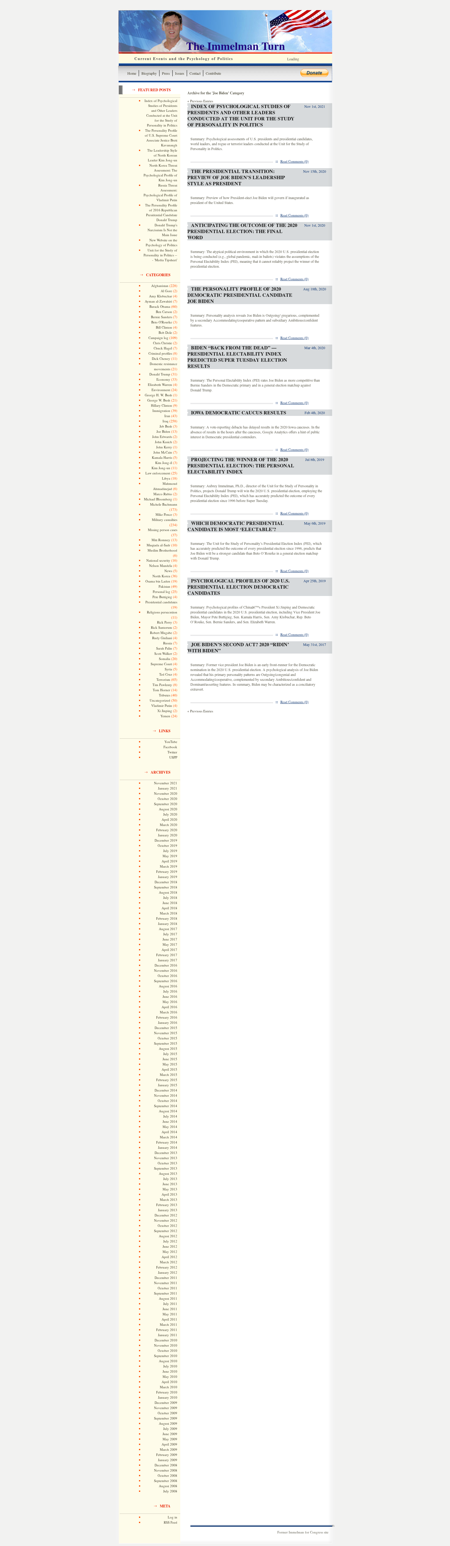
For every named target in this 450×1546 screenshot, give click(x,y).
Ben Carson (164, 311)
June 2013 (170, 1184)
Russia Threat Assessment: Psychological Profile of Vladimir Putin (160, 192)
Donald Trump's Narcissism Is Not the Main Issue (162, 230)
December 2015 (166, 1027)
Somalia (164, 658)
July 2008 (170, 1491)
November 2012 (165, 1220)
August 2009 (168, 1423)
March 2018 (168, 913)
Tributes (164, 695)
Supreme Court (161, 664)
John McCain (162, 452)
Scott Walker (163, 653)
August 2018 (168, 892)
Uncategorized (160, 700)
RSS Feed (170, 1522)
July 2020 (170, 814)
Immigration (161, 410)
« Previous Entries (200, 101)
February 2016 (166, 1017)
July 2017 (170, 934)
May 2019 (170, 856)
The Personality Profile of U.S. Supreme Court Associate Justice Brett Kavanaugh (161, 137)
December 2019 (166, 840)
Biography (149, 73)
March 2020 (168, 824)
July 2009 (170, 1428)
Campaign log (158, 337)
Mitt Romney (161, 539)
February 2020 (166, 830)
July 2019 (170, 850)
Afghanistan (159, 285)
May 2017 (170, 944)
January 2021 (167, 788)
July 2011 (170, 1303)
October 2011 (167, 1288)
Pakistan (164, 586)
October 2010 (167, 1350)
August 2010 (168, 1361)
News (168, 570)
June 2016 (170, 996)
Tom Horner (161, 690)
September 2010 (165, 1355)
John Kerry (164, 447)
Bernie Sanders (161, 317)
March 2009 (168, 1449)
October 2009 (167, 1413)
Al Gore (166, 290)
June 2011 (170, 1309)
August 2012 (168, 1236)
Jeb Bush (165, 426)
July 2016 (170, 991)
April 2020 (169, 819)
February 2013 (166, 1204)
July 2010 (170, 1366)
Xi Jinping (164, 710)
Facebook (170, 747)
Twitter (172, 752)
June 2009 (170, 1433)
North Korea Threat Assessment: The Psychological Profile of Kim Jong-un (160, 172)
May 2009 (170, 1439)
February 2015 (166, 1079)
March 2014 (168, 1137)
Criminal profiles (160, 353)
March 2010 (168, 1387)
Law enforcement (157, 473)
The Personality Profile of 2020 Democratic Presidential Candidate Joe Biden (239, 294)
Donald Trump (159, 374)
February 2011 (166, 1329)
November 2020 (165, 793)
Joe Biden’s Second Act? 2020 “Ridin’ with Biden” (238, 647)
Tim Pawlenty (162, 684)
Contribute (213, 73)
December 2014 (166, 1090)
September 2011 (165, 1293)
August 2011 (168, 1298)
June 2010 (170, 1371)
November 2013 (165, 1158)
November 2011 (165, 1282)
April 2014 (169, 1131)
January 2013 (167, 1210)
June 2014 (170, 1121)
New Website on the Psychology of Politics (161, 242)
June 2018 (170, 902)
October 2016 (167, 975)
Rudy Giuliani (162, 637)
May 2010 (170, 1376)
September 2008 (165, 1480)
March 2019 (168, 866)
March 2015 (168, 1074)
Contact (195, 73)
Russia (167, 643)
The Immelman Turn (235, 46)
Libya (166, 478)
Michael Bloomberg (158, 499)
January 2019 (167, 876)
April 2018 (169, 908)
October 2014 (167, 1100)
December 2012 (166, 1215)
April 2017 (169, 949)
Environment (161, 389)
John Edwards (162, 436)
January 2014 (167, 1147)
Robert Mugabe (161, 632)
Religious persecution (162, 612)
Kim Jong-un (161, 468)
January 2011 (167, 1335)
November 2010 (165, 1345)
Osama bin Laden (157, 581)
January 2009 (167, 1459)
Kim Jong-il (163, 462)
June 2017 (170, 939)
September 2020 (165, 803)
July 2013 (170, 1178)
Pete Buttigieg (162, 596)
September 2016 (165, 981)
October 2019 (167, 845)
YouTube (170, 741)
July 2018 (170, 897)
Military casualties (164, 519)
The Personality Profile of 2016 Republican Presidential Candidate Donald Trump (161, 212)
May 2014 (170, 1126)
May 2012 (170, 1251)
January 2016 (167, 1022)
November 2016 (165, 970)
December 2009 (166, 1402)
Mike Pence (164, 514)
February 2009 (166, 1454)
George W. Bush (158, 400)
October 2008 (167, 1475)
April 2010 (169, 1381)
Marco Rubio (162, 494)
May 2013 (170, 1189)
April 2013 (169, 1194)
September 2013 (165, 1168)
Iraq (165, 421)
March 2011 (168, 1324)
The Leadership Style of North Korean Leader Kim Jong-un (162, 155)
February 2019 (166, 871)
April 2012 (169, 1256)
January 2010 (167, 1397)
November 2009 (165, 1407)
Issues (179, 73)
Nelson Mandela (160, 565)
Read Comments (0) (294, 161)
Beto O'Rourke (161, 322)
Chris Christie (162, 343)
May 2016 (170, 1001)
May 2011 (170, 1314)
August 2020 (168, 809)
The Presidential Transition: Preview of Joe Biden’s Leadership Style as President (236, 177)
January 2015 (167, 1085)
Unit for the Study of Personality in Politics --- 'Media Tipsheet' (160, 255)
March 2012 (168, 1262)
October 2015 (167, 1038)
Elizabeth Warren (160, 384)
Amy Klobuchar (160, 296)
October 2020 (167, 798)
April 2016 (169, 1007)
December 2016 (166, 965)
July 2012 (170, 1241)
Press (166, 73)
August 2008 (168, 1486)
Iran (167, 415)
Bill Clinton (164, 327)
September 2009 (165, 1418)
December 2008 (166, 1465)
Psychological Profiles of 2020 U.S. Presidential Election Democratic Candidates (238, 586)
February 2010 (166, 1392)
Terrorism (163, 679)
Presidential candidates (161, 602)
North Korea (161, 576)
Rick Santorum (161, 627)
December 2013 (166, 1152)
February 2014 (166, 1142)
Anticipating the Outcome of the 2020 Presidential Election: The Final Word (242, 231)
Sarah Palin (164, 648)
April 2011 (169, 1319)
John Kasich (163, 441)
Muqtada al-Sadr (158, 545)
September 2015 (165, 1043)
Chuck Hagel (163, 348)
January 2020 (167, 835)
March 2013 (168, 1199)
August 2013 (168, 1173)
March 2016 (168, 1012)
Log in (172, 1517)
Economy (163, 379)
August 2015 (168, 1048)
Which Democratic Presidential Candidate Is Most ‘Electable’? (235, 526)
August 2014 (168, 1111)
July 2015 (170, 1053)
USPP (173, 757)
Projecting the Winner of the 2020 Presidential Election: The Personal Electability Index (240, 465)
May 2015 (170, 1064)
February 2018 (166, 918)
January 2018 (167, 923)
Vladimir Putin (161, 705)
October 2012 (167, 1225)
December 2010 (166, 1340)
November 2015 (165, 1033)
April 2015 (169, 1069)
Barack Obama (159, 306)
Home (131, 73)
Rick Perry (164, 622)
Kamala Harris (162, 457)
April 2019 (169, 861)
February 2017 (166, 954)
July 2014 (170, 1116)
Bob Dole (165, 332)
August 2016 (168, 986)
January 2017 (167, 960)
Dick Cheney (161, 358)
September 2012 (165, 1230)
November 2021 (165, 783)
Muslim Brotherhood (162, 550)
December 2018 (166, 882)
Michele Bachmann (163, 504)
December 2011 (166, 1277)
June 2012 (170, 1246)
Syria (168, 669)
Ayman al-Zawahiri (158, 301)
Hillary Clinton (161, 405)
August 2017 (168, 928)
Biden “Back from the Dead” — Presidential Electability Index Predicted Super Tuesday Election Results (237, 356)
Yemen (165, 716)
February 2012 (166, 1267)
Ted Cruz (165, 674)
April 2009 (169, 1444)
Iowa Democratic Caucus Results (238, 412)
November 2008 (165, 1470)
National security (158, 560)
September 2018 (165, 887)
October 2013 (167, 1163)
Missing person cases (162, 529)
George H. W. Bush (158, 395)
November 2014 (165, 1095)
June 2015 (170, 1059)
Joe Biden (163, 431)
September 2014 (165, 1105)
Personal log (161, 591)
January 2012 (167, 1272)
